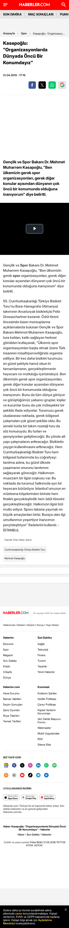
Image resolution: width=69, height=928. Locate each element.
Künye (40, 625)
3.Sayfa (7, 671)
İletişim (31, 625)
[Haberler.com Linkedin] (38, 765)
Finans (41, 655)
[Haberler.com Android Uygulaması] (29, 797)
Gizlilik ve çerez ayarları (17, 842)
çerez (18, 913)
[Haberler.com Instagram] (30, 765)
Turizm (42, 660)
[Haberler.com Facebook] (14, 765)
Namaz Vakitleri (12, 698)
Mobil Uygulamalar (49, 733)
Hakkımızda (9, 625)
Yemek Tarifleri (12, 721)
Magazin (8, 655)
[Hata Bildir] (36, 842)
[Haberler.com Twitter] (22, 765)
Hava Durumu (11, 693)
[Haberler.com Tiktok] (30, 775)
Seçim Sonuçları (12, 704)
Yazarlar (42, 666)
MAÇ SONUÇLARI (40, 14)
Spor (24, 33)
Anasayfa (9, 33)
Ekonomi (8, 644)
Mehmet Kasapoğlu (15, 558)
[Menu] (5, 4)
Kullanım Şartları (47, 693)
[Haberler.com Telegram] (38, 775)
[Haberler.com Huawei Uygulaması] (47, 797)
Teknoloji (43, 649)
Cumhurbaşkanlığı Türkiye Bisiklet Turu (25, 549)
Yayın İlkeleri (52, 625)
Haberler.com (11, 687)
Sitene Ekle (44, 744)
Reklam (21, 625)
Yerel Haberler (46, 671)
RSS (40, 739)
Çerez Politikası (47, 704)
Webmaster (44, 727)
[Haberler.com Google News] (6, 765)
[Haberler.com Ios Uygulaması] (11, 797)
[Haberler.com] (15, 613)
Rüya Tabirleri (11, 715)
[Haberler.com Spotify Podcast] (54, 765)
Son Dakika (9, 660)
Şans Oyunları (11, 710)
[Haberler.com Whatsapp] (46, 765)
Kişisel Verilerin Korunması (47, 711)
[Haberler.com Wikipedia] (14, 775)
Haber (21, 834)
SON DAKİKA (12, 14)
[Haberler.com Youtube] (22, 775)
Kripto (6, 666)
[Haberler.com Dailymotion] (46, 775)
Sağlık (41, 644)
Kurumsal (43, 687)
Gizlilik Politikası (47, 698)
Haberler (8, 637)
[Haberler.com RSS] (6, 775)
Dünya (7, 677)
